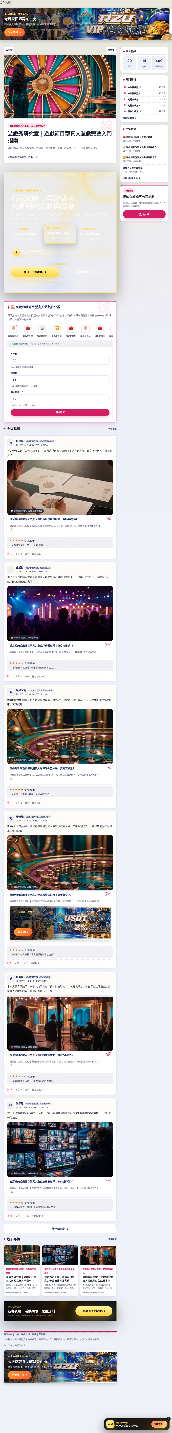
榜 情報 (111, 50)
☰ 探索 (9, 50)
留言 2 (18, 676)
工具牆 (42, 1334)
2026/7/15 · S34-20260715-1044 (32, 694)
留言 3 (18, 553)
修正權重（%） (18, 391)
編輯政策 (25, 1334)
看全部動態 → (60, 1228)
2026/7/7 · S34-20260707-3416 (31, 571)
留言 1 (17, 963)
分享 (27, 553)
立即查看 (159, 1424)
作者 (17, 1334)
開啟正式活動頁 (35, 272)
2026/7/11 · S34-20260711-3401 (31, 981)
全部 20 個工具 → (131, 178)
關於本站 (8, 1334)
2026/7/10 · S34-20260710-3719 (32, 1107)
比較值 (14, 372)
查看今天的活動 (94, 1311)
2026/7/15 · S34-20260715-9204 (32, 445)
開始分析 (144, 214)
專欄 (34, 1334)
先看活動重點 (85, 272)
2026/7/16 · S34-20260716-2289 (31, 820)
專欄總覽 (113, 1239)
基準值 (14, 353)
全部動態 (113, 428)
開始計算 (60, 412)
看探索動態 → (129, 117)
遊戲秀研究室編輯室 (17, 157)
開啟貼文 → (38, 553)
